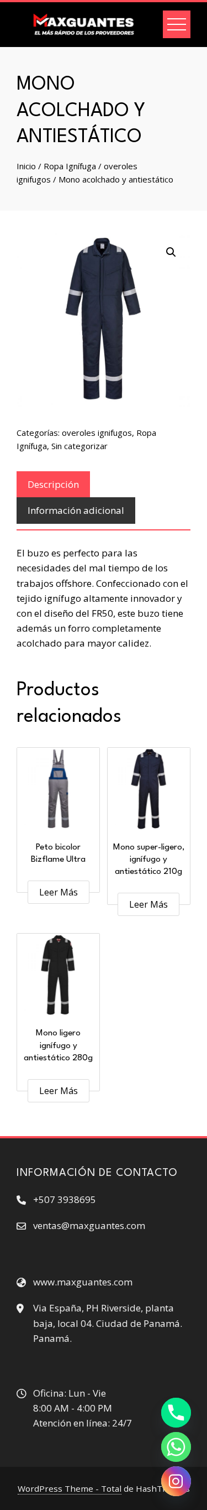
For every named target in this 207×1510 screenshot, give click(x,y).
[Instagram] (176, 1481)
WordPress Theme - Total (69, 1488)
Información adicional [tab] (76, 510)
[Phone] (176, 1413)
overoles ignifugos (97, 432)
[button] (171, 252)
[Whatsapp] (176, 1447)
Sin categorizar (79, 445)
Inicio (26, 165)
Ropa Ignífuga (70, 165)
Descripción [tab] (53, 484)
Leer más (58, 892)
